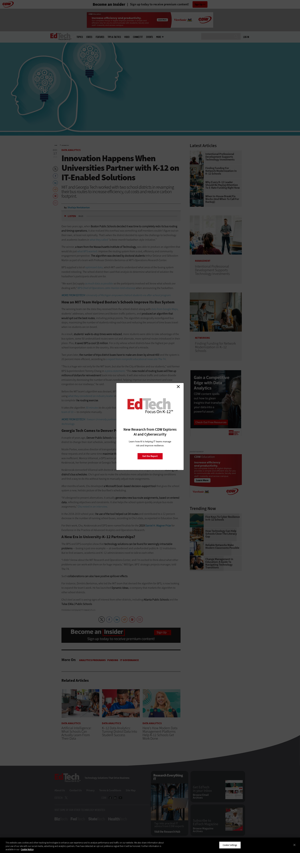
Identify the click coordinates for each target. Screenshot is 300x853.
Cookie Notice (27, 849)
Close (178, 386)
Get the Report (150, 456)
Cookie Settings (230, 844)
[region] (150, 845)
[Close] (294, 845)
